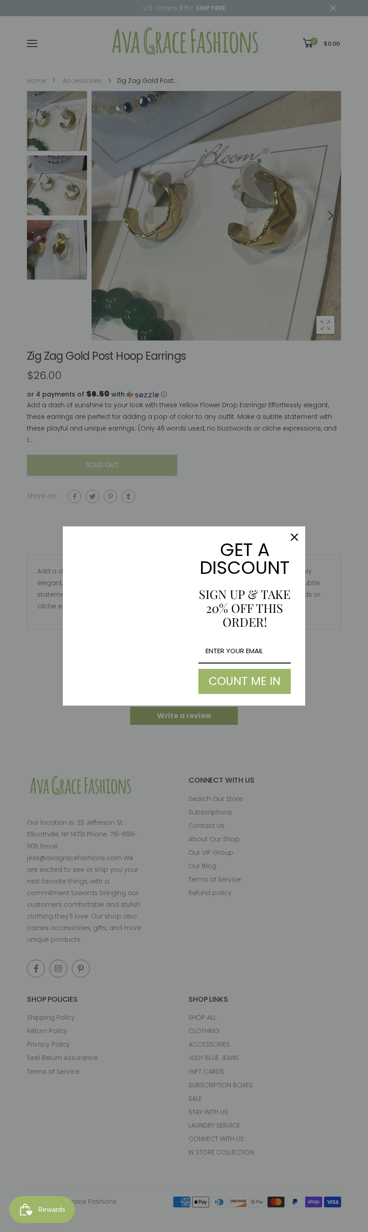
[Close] (294, 537)
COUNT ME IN (244, 681)
